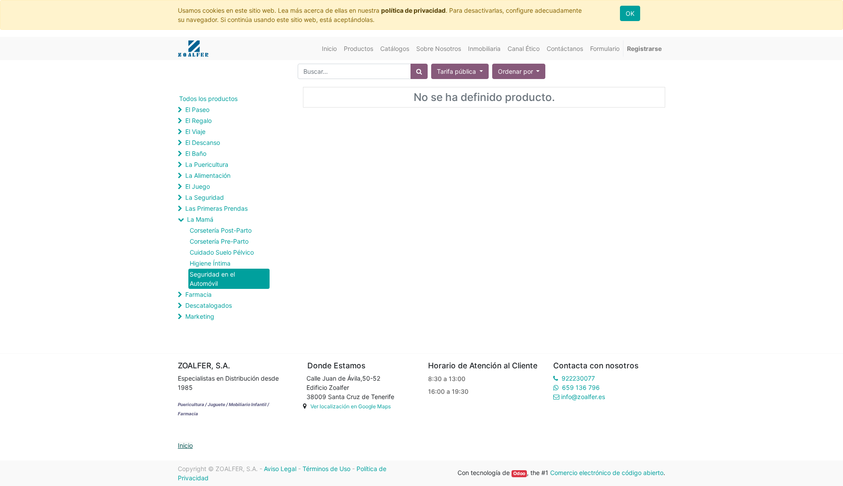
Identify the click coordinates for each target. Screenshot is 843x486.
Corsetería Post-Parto (221, 230)
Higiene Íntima (210, 263)
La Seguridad (204, 197)
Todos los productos (208, 98)
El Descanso (202, 142)
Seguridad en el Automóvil (212, 278)
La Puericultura (206, 164)
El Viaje (195, 131)
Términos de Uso (326, 468)
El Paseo (197, 109)
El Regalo (198, 120)
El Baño (195, 153)
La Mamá (200, 219)
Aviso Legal (280, 468)
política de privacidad (413, 10)
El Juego (197, 186)
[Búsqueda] (419, 71)
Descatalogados (208, 305)
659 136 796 (581, 387)
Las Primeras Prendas (216, 208)
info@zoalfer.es (583, 396)
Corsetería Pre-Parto (219, 241)
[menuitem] (329, 48)
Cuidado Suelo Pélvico (222, 252)
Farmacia (198, 294)
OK (630, 13)
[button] (519, 71)
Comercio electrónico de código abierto (606, 472)
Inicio (185, 445)
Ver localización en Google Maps (350, 406)
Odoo (519, 473)
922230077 (578, 378)
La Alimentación (208, 175)
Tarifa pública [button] (457, 71)
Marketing (199, 316)
